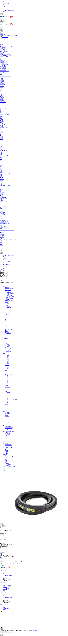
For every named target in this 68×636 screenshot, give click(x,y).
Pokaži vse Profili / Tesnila (5, 114)
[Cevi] (1, 113)
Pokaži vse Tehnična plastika (5, 223)
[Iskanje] (1, 28)
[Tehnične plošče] (1, 200)
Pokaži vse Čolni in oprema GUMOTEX (7, 230)
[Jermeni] (1, 184)
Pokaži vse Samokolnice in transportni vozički (8, 209)
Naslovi (8, 35)
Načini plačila (11, 35)
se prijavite (3, 34)
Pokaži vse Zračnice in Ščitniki (5, 76)
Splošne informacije (3, 582)
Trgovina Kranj (3, 570)
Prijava (1, 33)
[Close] (1, 524)
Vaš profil (5, 35)
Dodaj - (3, 552)
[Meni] (1, 14)
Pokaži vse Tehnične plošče (5, 185)
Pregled (1, 35)
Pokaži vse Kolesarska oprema (5, 217)
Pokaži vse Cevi (3, 92)
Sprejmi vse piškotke (10, 632)
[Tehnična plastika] (1, 229)
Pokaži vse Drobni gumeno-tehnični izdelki (7, 239)
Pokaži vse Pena (3, 201)
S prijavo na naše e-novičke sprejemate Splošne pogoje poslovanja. (14, 563)
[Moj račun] (1, 29)
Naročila (15, 35)
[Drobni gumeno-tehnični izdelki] (1, 251)
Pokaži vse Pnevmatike (4, 56)
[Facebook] (1, 612)
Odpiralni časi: (2, 270)
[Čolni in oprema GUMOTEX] (1, 238)
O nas (1, 604)
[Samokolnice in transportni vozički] (1, 216)
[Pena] (1, 208)
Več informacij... (35, 630)
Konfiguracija (3, 632)
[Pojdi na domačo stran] (6, 17)
